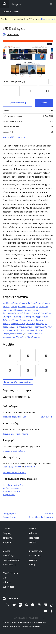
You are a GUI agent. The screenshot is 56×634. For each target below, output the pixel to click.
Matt (5, 577)
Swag (33, 564)
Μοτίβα (32, 542)
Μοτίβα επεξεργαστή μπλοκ (15, 303)
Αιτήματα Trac (9, 494)
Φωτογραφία (41, 323)
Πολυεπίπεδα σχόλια (33, 334)
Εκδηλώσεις (35, 555)
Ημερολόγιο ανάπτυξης (13, 485)
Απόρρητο (7, 542)
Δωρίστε (33, 560)
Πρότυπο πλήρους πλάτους (14, 320)
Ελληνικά (13, 598)
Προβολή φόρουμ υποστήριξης (16, 434)
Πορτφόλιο (7, 327)
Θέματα (33, 533)
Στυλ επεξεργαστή (32, 313)
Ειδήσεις (7, 533)
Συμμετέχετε (35, 551)
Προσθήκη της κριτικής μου (14, 417)
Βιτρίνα (32, 528)
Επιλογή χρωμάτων (26, 306)
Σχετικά (6, 528)
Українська (30, 467)
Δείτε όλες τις (47, 417)
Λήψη (44, 102)
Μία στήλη (30, 323)
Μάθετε (6, 551)
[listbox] (28, 363)
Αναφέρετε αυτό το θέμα (14, 451)
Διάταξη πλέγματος (36, 320)
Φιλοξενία (8, 538)
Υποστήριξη (8, 555)
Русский (17, 467)
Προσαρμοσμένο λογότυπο (26, 310)
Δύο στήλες (21, 337)
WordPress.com (10, 573)
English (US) (8, 467)
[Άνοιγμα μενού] (52, 4)
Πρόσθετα (34, 538)
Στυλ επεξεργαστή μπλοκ (39, 303)
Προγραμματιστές (11, 560)
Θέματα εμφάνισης (11, 12)
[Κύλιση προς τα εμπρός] (51, 81)
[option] (10, 355)
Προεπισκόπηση (17, 102)
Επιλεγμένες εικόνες (12, 317)
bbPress (7, 582)
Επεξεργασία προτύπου (13, 334)
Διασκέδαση (46, 313)
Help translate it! (48, 19)
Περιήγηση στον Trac (12, 491)
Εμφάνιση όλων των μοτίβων (17, 382)
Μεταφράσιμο (9, 337)
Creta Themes (13, 34)
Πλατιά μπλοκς (33, 337)
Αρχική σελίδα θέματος (13, 137)
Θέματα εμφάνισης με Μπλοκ (35, 317)
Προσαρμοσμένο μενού (13, 313)
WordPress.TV (9, 564)
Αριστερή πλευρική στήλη (14, 323)
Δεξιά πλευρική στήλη (22, 327)
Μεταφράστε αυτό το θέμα (14, 472)
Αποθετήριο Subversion (13, 488)
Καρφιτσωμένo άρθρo (16, 330)
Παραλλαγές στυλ (35, 330)
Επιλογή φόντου (10, 306)
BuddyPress (8, 586)
